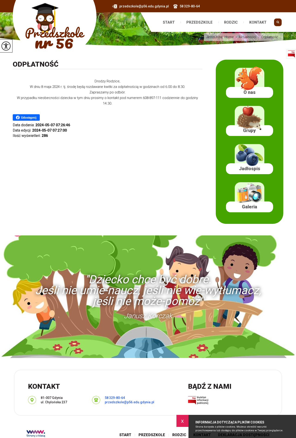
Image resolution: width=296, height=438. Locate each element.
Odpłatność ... (269, 37)
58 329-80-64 (190, 6)
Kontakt (258, 22)
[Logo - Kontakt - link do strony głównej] (54, 29)
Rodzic (231, 22)
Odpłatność (36, 64)
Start (169, 22)
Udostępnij (29, 117)
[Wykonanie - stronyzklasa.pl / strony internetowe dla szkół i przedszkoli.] (36, 434)
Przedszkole (199, 22)
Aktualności (245, 37)
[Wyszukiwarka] (277, 24)
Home (229, 37)
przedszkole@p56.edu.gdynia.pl (144, 6)
